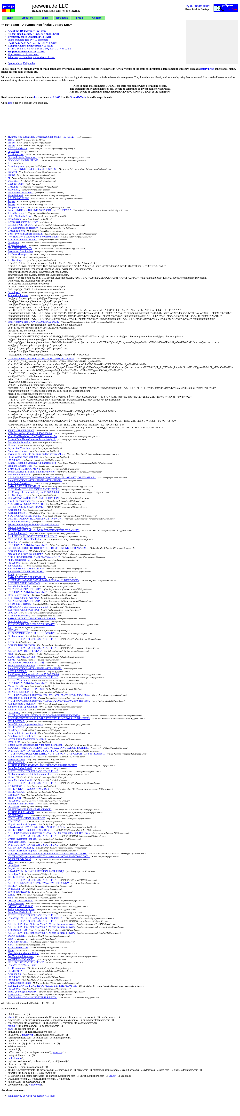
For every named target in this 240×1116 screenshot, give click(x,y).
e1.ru (10, 1028)
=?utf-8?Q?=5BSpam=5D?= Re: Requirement (22, 966)
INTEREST (14, 888)
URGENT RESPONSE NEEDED (26, 962)
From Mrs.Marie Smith (20, 912)
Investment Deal (16, 759)
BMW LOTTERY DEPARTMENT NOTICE (32, 618)
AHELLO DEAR (17, 671)
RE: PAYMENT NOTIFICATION (26, 568)
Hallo (11, 938)
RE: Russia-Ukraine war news (23, 598)
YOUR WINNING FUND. (22, 239)
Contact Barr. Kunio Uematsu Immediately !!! (32, 439)
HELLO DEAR (16, 721)
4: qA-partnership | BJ (19, 559)
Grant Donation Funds (19, 982)
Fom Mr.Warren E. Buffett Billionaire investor (31, 471)
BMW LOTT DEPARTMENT (24, 468)
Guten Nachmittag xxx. (20, 216)
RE (9, 163)
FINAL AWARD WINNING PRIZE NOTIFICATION (36, 827)
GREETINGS (15, 815)
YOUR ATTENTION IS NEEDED (26, 818)
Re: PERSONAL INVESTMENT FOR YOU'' (32, 536)
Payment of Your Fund (19, 448)
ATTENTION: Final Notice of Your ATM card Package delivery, (41, 924)
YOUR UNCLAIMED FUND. (24, 515)
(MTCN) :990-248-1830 (20, 900)
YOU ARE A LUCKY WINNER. (26, 504)
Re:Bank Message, (17, 254)
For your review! (16, 207)
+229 (17, 42)
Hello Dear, (14, 189)
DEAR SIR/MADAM (19, 859)
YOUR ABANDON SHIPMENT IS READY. (32, 997)
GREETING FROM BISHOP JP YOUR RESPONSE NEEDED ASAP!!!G (48, 548)
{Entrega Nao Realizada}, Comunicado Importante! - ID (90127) (41, 136)
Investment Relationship (20, 251)
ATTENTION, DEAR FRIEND (25, 650)
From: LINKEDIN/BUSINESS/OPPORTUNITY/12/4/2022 (39, 210)
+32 (38, 42)
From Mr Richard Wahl (20, 465)
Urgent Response (17, 245)
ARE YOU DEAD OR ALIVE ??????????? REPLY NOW (39, 882)
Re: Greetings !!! (16, 260)
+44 (48, 42)
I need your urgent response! (22, 991)
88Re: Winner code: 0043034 (23, 457)
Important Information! (19, 442)
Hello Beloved (15, 195)
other (53, 42)
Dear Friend (14, 741)
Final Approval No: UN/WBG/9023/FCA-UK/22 (33, 321)
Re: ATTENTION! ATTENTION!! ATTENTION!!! (35, 480)
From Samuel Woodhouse (21, 665)
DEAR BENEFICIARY (20, 692)
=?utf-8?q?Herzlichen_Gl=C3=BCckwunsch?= (32, 436)
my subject (13, 151)
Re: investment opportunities (22, 706)
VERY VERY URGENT (21, 430)
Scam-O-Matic (78, 97)
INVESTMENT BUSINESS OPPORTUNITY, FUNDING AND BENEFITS (49, 718)
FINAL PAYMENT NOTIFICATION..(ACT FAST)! (36, 871)
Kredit (11, 574)
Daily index (29, 63)
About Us (27, 17)
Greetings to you (16, 230)
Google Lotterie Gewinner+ (22, 157)
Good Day (13, 794)
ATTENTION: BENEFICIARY (24, 539)
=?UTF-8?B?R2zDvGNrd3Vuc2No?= (28, 545)
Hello (11, 950)
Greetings (13, 186)
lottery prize (207, 68)
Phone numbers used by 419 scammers (28, 39)
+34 (43, 42)
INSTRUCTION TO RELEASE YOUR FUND (33, 639)
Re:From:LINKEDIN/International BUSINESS (32, 169)
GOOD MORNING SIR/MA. (23, 160)
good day (12, 612)
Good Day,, (14, 730)
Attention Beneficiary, (19, 521)
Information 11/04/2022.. (20, 192)
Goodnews (13, 242)
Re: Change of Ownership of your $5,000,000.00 (33, 492)
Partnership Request (18, 295)
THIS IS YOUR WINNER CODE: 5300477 (31, 624)
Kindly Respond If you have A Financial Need (32, 462)
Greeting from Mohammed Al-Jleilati (27, 739)
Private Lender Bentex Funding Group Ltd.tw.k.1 (33, 524)
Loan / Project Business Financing (25, 233)
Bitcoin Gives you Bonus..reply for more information (35, 744)
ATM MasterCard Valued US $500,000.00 (30, 433)
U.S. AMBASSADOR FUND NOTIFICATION (33, 498)
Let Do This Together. (19, 603)
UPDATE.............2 (18, 630)
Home (10, 17)
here (36, 97)
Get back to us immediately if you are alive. (30, 774)
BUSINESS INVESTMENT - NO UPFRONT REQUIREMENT (42, 765)
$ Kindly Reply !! (17, 213)
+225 (11, 42)
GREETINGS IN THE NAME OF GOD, (30, 809)
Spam (45, 17)
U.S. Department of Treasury (23, 227)
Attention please (16, 166)
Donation (12, 542)
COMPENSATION (18, 971)
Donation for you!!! (18, 621)
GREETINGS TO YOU (20, 224)
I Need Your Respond (19, 891)
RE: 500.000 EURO (18, 198)
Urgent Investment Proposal (22, 824)
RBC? (11, 944)
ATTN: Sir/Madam (17, 148)
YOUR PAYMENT (18, 941)
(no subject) (14, 292)
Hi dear (12, 445)
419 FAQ (55, 97)
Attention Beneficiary (19, 615)
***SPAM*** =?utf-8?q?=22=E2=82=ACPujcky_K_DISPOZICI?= (43, 580)
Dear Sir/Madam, (17, 841)
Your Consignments (18, 451)
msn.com (57, 1052)
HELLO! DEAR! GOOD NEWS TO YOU (31, 788)
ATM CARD (15, 994)
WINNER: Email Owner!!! (22, 803)
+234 (23, 42)
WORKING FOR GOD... (21, 959)
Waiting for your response (21, 909)
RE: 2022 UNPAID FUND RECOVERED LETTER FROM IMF (42, 985)
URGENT (13, 180)
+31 (34, 42)
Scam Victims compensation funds (25, 724)
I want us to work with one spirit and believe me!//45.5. (36, 454)
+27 (29, 42)
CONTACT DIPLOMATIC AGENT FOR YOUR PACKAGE (41, 358)
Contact (96, 17)
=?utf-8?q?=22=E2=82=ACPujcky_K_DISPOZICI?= (36, 918)
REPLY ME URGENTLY (21, 656)
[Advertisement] (212, 42)
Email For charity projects (21, 501)
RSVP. (11, 659)
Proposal (12, 172)
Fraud (79, 17)
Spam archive (15, 63)
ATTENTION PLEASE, (21, 847)
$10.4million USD (17, 929)
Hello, (11, 777)
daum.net (12, 1025)
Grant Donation (16, 903)
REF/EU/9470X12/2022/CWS (24, 583)
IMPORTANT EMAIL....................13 (28, 606)
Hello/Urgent (14, 219)
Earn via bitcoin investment (22, 733)
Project (11, 142)
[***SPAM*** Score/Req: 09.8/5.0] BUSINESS (33, 236)
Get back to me (16, 183)
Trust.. (11, 139)
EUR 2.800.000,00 (18, 947)
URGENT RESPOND (20, 248)
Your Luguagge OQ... (19, 527)
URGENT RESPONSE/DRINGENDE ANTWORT (35, 518)
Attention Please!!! (17, 512)
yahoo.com (35, 1084)
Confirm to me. (16, 154)
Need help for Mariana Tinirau (23, 953)
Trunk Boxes (15, 797)
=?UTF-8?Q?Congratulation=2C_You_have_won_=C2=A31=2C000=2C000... (49, 694)
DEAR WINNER (17, 935)
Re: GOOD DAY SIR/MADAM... (26, 571)
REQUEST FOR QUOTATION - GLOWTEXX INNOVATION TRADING (48, 747)
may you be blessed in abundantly (25, 553)
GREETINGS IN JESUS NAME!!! (26, 506)
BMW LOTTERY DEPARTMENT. (27, 577)
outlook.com (14, 1058)
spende (11, 894)
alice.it (11, 1017)
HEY (10, 897)
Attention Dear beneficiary (21, 645)
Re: (9, 627)
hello (10, 653)
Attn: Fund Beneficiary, (20, 483)
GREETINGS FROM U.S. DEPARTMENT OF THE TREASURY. (44, 530)
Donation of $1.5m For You (22, 697)
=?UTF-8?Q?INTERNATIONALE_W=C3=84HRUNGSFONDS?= (44, 715)
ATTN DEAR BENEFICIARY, (24, 589)
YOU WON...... (16, 821)
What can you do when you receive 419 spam (31, 57)
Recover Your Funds (18, 680)
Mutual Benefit (15, 686)
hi (9, 177)
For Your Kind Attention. (21, 956)
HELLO (12, 885)
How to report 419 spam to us (23, 54)
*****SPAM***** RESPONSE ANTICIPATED (34, 489)
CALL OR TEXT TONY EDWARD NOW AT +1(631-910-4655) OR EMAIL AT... (52, 477)
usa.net (112, 1075)
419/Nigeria (62, 17)
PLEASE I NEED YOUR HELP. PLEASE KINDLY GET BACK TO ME (47, 853)
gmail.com (27, 1034)
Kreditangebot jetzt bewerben (23, 221)
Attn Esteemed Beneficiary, (22, 703)
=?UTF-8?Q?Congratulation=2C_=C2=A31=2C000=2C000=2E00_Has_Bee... (49, 700)
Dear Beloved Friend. (19, 595)
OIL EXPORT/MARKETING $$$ (26, 662)
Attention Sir (14, 509)
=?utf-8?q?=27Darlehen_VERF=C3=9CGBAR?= (34, 556)
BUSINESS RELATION (21, 812)
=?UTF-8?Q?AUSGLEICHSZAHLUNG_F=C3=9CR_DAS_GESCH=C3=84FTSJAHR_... (56, 753)
